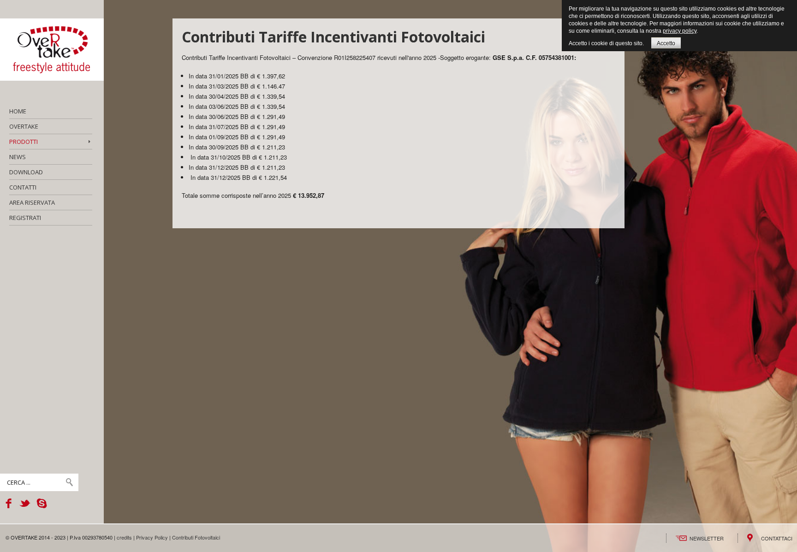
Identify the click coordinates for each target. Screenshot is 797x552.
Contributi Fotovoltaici (196, 537)
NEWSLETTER (707, 538)
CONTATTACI (776, 538)
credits (124, 537)
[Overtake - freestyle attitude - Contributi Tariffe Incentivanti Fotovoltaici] (52, 49)
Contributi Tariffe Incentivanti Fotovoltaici (333, 37)
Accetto (666, 43)
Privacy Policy (152, 537)
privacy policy (679, 31)
